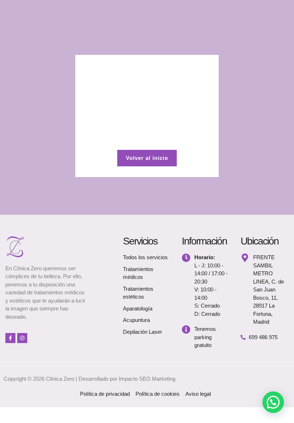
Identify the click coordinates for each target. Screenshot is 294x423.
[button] (273, 402)
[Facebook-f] (10, 338)
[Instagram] (22, 338)
